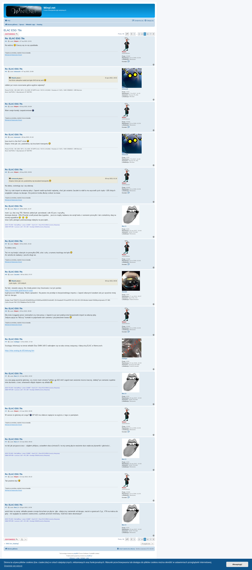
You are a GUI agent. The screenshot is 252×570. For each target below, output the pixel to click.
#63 (6, 106)
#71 (6, 376)
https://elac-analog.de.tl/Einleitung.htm (19, 351)
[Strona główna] (24, 10)
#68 (6, 274)
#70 (6, 341)
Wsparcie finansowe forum (13, 55)
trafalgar (124, 358)
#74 (6, 476)
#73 (6, 441)
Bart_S (124, 226)
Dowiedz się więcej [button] (13, 566)
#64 (6, 137)
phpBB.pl (89, 556)
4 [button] (141, 34)
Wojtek (124, 51)
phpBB (76, 553)
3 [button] (139, 34)
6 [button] (147, 34)
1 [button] (134, 34)
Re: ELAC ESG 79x (15, 38)
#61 (6, 41)
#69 (6, 311)
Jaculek (124, 292)
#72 (6, 411)
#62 (6, 71)
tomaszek (125, 89)
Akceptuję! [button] (237, 564)
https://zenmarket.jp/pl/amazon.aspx (19, 290)
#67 (6, 244)
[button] (127, 34)
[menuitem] (7, 20)
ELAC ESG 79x (13, 30)
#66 (6, 209)
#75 (6, 507)
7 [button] (150, 34)
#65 (6, 172)
